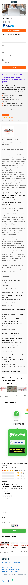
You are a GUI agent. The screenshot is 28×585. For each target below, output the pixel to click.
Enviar (14, 67)
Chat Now (7, 465)
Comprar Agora (14, 30)
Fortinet (10, 75)
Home (4, 75)
